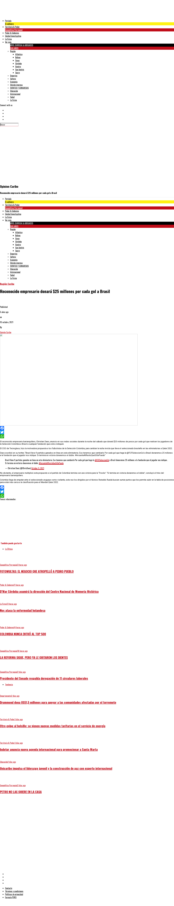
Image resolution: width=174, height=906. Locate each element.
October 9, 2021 (37, 468)
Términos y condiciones (14, 891)
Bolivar (18, 57)
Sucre (17, 72)
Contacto (8, 888)
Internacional (15, 94)
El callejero (9, 23)
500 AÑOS (14, 48)
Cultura (13, 78)
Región (13, 51)
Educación (14, 90)
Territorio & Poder (12, 26)
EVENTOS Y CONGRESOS (19, 87)
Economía (13, 81)
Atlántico (18, 54)
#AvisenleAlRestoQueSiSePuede (51, 463)
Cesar (17, 60)
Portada (8, 20)
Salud (12, 97)
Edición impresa (16, 84)
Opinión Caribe (5, 332)
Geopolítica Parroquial (14, 29)
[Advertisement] (76, 814)
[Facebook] (87, 428)
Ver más (8, 42)
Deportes (13, 75)
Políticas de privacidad (14, 894)
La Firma (8, 39)
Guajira (18, 66)
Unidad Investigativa (13, 36)
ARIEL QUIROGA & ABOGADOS (21, 45)
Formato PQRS (10, 897)
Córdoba (18, 63)
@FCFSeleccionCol (102, 460)
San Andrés (19, 69)
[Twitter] (87, 432)
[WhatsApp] (87, 436)
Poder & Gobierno (12, 32)
